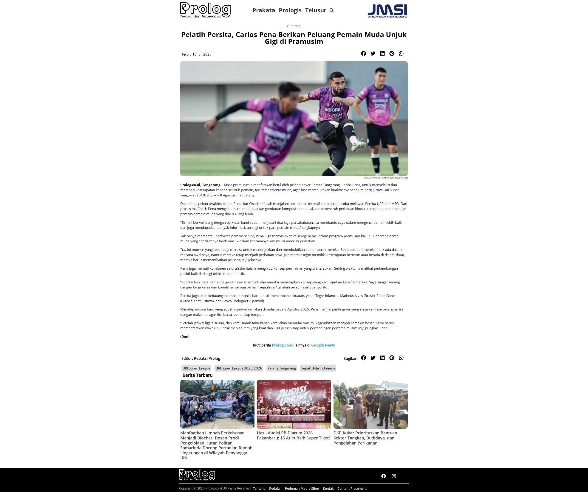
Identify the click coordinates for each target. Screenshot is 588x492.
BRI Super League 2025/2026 (239, 368)
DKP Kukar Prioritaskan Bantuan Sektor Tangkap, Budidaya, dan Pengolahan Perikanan (365, 437)
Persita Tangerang (282, 368)
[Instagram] (394, 476)
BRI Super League (196, 368)
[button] (332, 10)
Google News (323, 345)
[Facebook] (383, 476)
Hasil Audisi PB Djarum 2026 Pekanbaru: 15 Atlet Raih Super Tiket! (293, 435)
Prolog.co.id (283, 345)
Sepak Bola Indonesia (318, 368)
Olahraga (294, 25)
